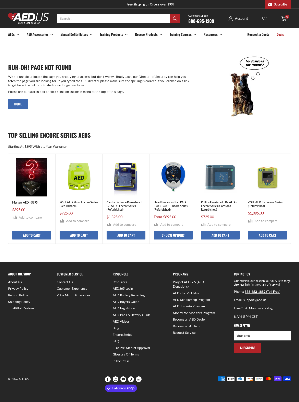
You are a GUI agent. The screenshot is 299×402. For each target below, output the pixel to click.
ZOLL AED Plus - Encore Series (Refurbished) (79, 204)
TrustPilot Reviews (21, 308)
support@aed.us (254, 300)
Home (18, 104)
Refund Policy (18, 295)
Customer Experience (72, 288)
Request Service (184, 332)
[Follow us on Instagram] (115, 379)
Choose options (173, 235)
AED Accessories (37, 34)
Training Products (111, 34)
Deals (280, 34)
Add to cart (31, 235)
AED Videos (121, 321)
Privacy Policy (18, 288)
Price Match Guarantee (73, 295)
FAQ (116, 341)
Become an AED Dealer (189, 319)
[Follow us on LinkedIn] (139, 379)
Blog (116, 328)
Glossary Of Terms (126, 354)
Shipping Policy (19, 301)
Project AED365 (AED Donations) (188, 284)
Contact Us (65, 282)
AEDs (11, 34)
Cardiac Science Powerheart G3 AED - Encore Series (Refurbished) (124, 205)
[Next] (291, 198)
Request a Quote (258, 34)
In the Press (121, 361)
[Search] (175, 18)
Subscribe (280, 4)
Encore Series (122, 334)
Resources (211, 34)
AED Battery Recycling (129, 295)
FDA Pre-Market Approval (131, 348)
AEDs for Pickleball (186, 293)
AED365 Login (123, 288)
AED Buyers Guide (126, 301)
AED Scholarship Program (191, 299)
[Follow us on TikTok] (131, 379)
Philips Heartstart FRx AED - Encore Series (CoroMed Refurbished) (219, 205)
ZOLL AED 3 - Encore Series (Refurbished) (265, 204)
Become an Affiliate (186, 326)
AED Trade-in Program (189, 306)
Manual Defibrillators (74, 34)
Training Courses (181, 34)
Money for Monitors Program (194, 313)
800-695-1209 (201, 18)
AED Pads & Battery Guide (132, 315)
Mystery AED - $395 (25, 202)
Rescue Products (146, 34)
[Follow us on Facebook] (108, 379)
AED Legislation (124, 308)
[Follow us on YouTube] (123, 379)
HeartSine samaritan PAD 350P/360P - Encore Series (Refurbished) (171, 205)
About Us (15, 282)
